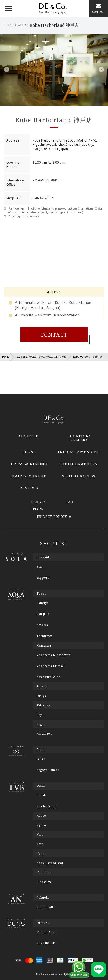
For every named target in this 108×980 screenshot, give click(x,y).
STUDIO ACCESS (78, 475)
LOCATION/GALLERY (78, 438)
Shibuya (42, 603)
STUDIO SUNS (46, 932)
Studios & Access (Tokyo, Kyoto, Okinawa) (41, 356)
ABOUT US (29, 436)
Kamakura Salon (49, 677)
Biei (39, 566)
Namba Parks (46, 806)
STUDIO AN (45, 907)
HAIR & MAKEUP (29, 475)
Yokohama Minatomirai (54, 655)
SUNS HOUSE (46, 943)
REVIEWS (29, 488)
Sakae (41, 759)
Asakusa (42, 625)
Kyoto (41, 825)
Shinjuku (43, 614)
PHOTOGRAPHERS (78, 463)
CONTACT (54, 334)
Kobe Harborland (50, 863)
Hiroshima (44, 881)
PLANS (29, 451)
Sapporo (43, 577)
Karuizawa (44, 733)
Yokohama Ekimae (50, 666)
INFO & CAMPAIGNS (79, 451)
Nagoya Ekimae (48, 770)
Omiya (41, 696)
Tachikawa (45, 636)
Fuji (39, 714)
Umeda (42, 795)
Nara (40, 844)
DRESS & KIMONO (29, 463)
